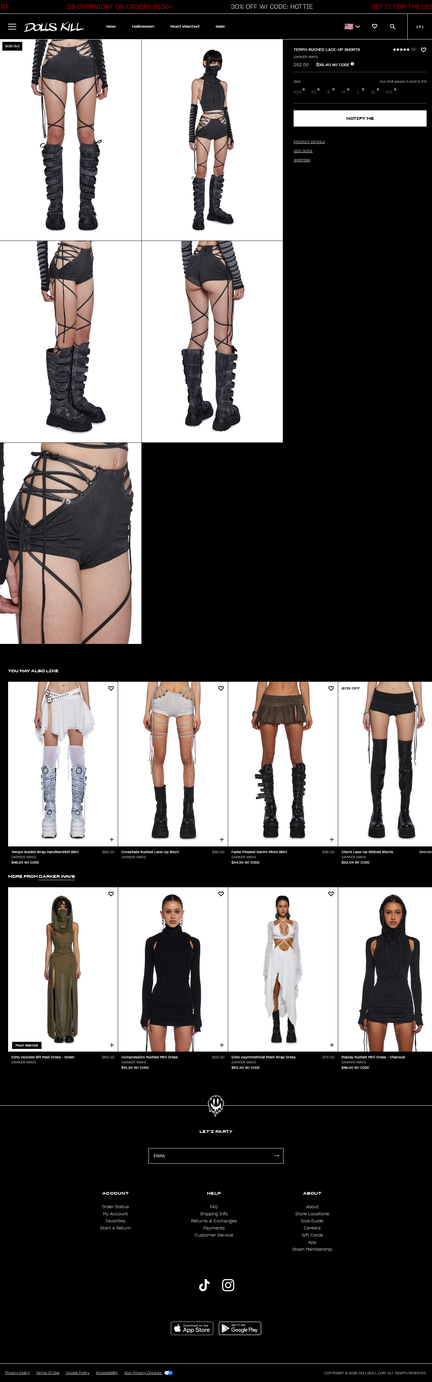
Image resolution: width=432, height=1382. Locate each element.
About (312, 1207)
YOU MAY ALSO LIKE (33, 670)
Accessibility (107, 1373)
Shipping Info (214, 1214)
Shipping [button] (302, 160)
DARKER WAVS (306, 57)
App (312, 1242)
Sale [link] (220, 26)
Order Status (115, 1207)
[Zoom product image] (70, 140)
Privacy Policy (17, 1373)
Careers (312, 1228)
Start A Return (115, 1228)
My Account (115, 1214)
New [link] (111, 26)
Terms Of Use (47, 1373)
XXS (298, 92)
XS (314, 92)
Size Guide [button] (303, 151)
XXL (389, 92)
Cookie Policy (77, 1373)
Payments (214, 1228)
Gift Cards (312, 1235)
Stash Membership (312, 1249)
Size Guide (312, 1221)
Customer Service (214, 1235)
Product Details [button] (309, 142)
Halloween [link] (143, 26)
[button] (118, 6)
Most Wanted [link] (184, 26)
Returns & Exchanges (214, 1221)
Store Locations (312, 1214)
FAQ (214, 1207)
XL (373, 92)
